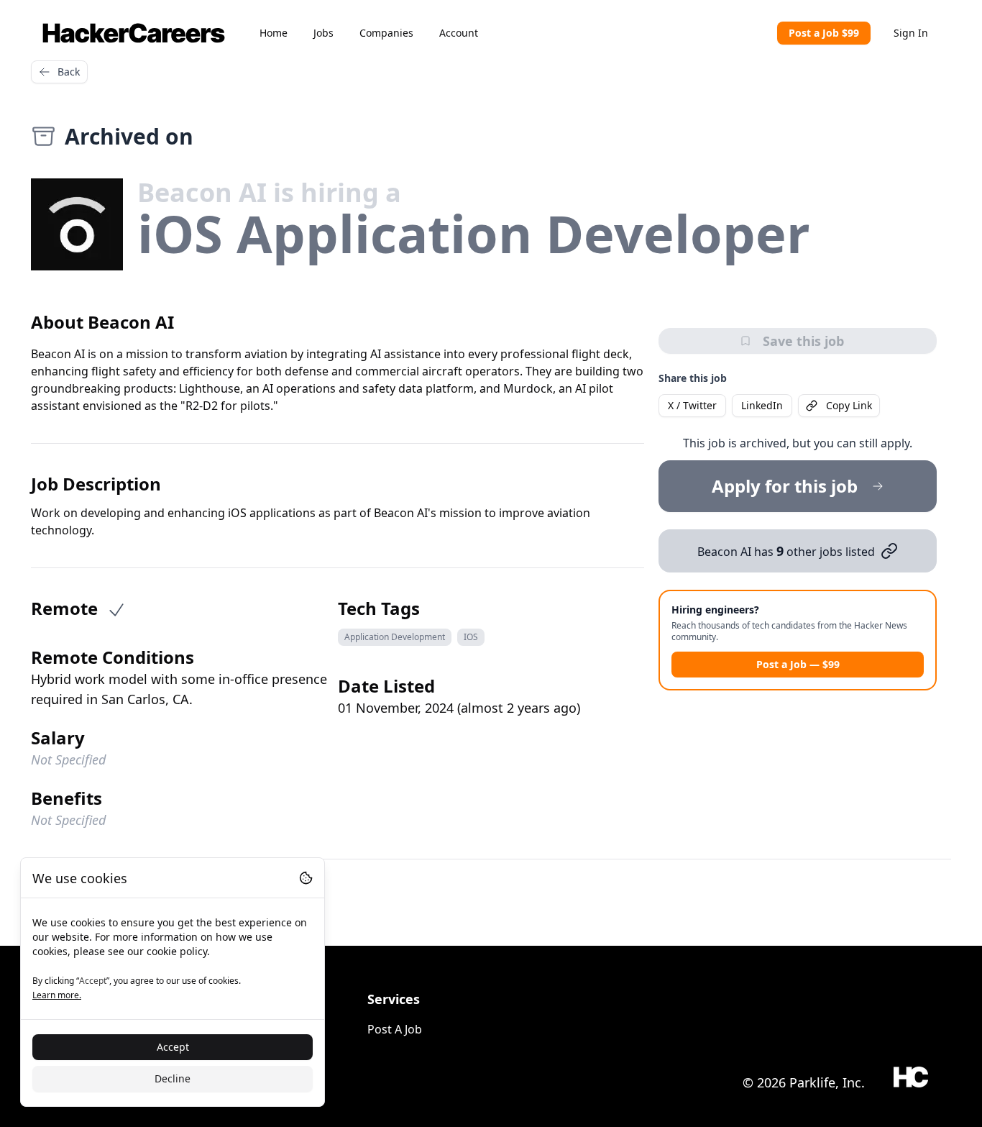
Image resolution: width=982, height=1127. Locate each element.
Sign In (911, 33)
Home (274, 33)
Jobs (323, 33)
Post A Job (394, 1029)
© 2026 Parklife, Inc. (804, 1082)
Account (458, 33)
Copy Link (849, 405)
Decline (173, 1078)
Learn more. (56, 995)
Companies (386, 33)
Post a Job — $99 (798, 664)
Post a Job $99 (824, 33)
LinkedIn (762, 405)
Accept (173, 1047)
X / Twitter (692, 405)
